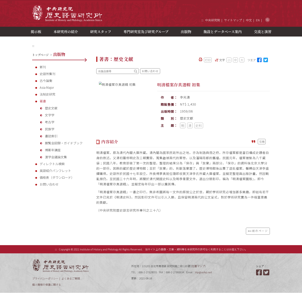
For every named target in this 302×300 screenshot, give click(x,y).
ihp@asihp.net (203, 272)
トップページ (40, 55)
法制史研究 (47, 94)
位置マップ (198, 266)
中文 (249, 20)
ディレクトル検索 (52, 163)
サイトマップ (233, 20)
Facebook (259, 272)
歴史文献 (51, 108)
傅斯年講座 (53, 150)
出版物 (186, 31)
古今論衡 (46, 80)
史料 (198, 125)
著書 (43, 101)
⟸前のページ (258, 231)
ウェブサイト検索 (267, 19)
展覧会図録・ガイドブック (64, 143)
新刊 (43, 67)
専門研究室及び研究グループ (145, 31)
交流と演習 (262, 31)
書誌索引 (51, 136)
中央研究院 (212, 20)
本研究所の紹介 (65, 31)
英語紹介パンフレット (55, 170)
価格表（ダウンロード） (57, 177)
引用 (262, 141)
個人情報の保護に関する (46, 284)
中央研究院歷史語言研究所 (67, 13)
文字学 (49, 115)
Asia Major (47, 87)
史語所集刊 (47, 73)
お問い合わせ (49, 184)
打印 (208, 60)
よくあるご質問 (71, 278)
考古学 (49, 122)
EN (258, 20)
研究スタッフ (100, 31)
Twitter (266, 272)
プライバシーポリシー (45, 278)
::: (202, 20)
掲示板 (36, 31)
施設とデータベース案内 (222, 31)
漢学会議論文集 (56, 157)
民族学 (49, 129)
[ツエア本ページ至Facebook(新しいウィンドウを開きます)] (259, 60)
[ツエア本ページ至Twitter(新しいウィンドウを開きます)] (265, 60)
